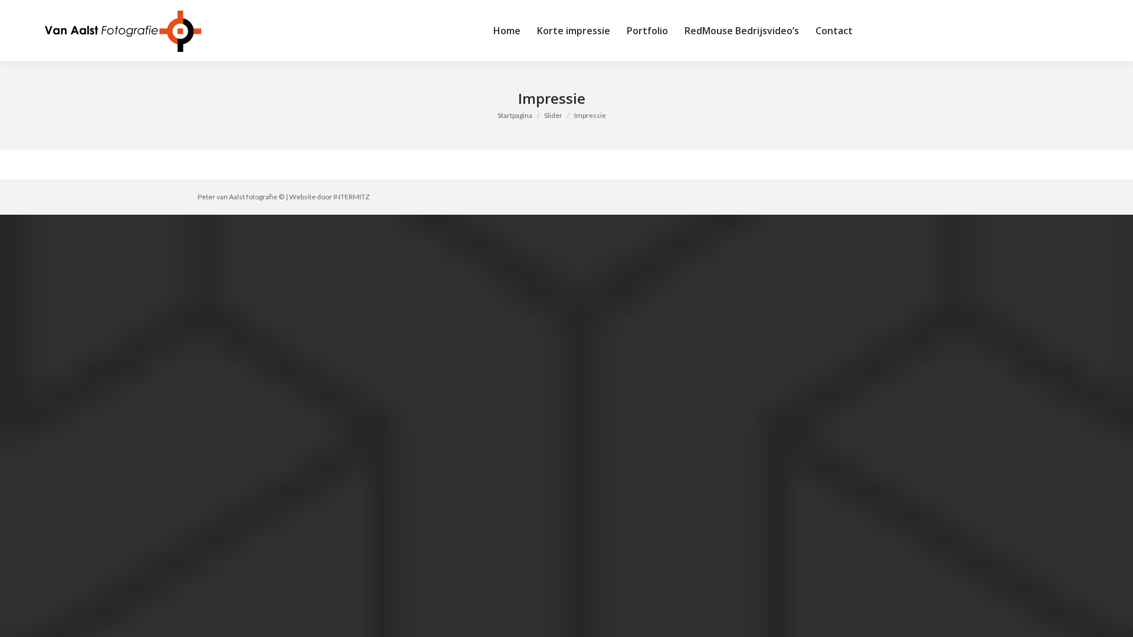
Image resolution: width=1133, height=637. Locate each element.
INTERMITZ (351, 196)
